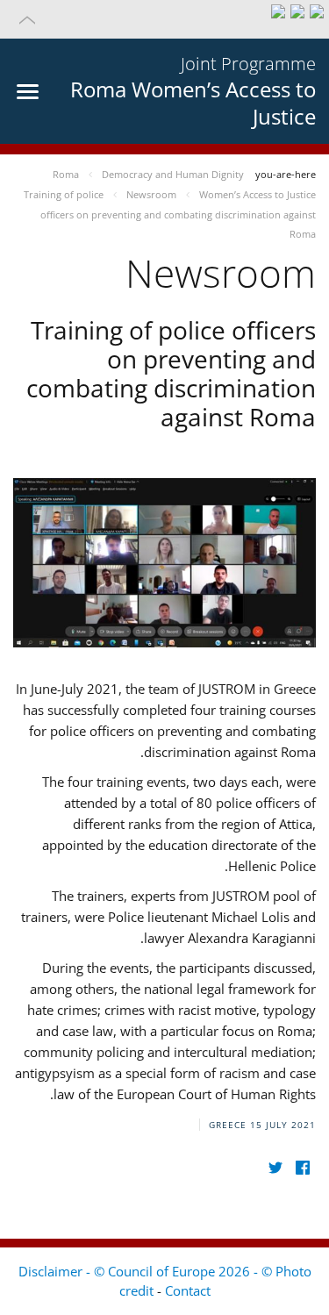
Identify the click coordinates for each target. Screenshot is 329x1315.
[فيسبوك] (302, 1168)
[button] (164, 19)
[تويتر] (275, 1168)
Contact (188, 1290)
